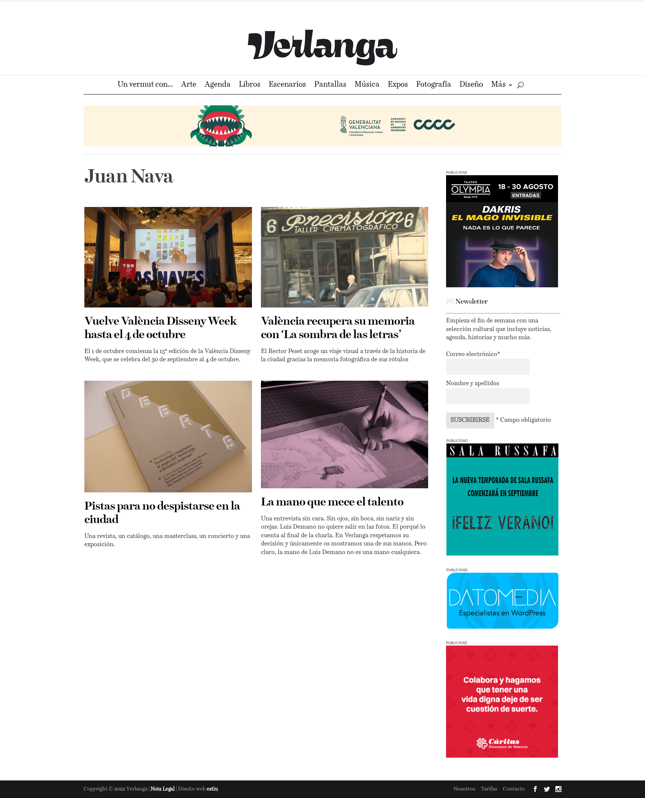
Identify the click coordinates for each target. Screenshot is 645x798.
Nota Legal (163, 789)
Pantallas (330, 85)
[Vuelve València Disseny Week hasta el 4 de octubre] (168, 257)
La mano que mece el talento (332, 502)
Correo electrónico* (473, 355)
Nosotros (464, 789)
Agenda (218, 85)
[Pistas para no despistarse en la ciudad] (168, 436)
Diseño (471, 85)
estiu (212, 789)
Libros (250, 85)
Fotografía (433, 85)
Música (367, 85)
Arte (188, 85)
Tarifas (489, 789)
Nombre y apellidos (472, 384)
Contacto (514, 789)
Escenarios (287, 85)
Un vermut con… (145, 85)
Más (498, 85)
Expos (398, 85)
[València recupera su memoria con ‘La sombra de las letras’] (345, 257)
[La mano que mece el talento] (345, 434)
